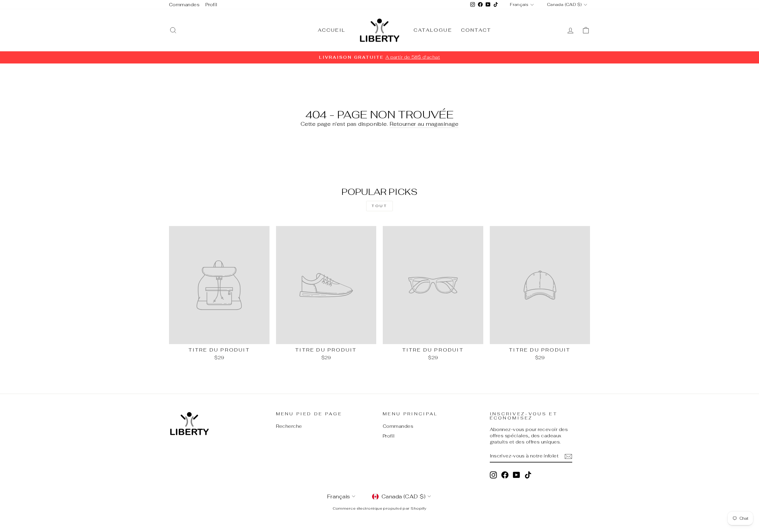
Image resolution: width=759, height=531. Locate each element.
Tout (379, 206)
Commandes (184, 4)
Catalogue (433, 30)
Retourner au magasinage (424, 123)
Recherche (289, 426)
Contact (476, 30)
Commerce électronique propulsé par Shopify (380, 508)
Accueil (331, 30)
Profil (211, 4)
